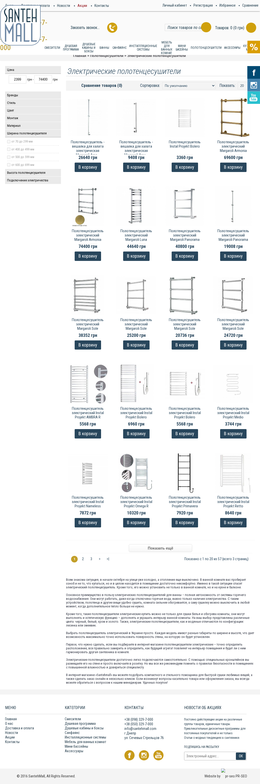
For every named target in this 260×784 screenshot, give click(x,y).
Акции (10, 737)
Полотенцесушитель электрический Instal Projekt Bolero (136, 412)
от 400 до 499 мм (22, 149)
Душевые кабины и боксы (84, 728)
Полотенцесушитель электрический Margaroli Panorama (185, 235)
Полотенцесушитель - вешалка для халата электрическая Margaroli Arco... (88, 148)
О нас (9, 724)
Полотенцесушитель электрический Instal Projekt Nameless (88, 501)
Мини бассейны (76, 746)
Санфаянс (72, 733)
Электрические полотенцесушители (156, 56)
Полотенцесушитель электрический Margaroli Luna (136, 235)
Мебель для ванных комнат (85, 742)
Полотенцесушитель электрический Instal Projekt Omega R (136, 501)
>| (108, 559)
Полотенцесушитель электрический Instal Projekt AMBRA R (88, 412)
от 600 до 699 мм (22, 165)
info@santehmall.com (140, 729)
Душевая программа (80, 724)
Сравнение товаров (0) (101, 85)
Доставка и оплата (19, 728)
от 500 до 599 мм (22, 157)
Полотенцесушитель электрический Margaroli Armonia (233, 146)
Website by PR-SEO (225, 776)
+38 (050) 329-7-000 (138, 724)
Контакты (12, 742)
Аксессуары (74, 751)
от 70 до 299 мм (22, 141)
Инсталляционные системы (85, 737)
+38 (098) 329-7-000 (138, 719)
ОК (241, 756)
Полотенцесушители (106, 56)
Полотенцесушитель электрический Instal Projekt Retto (233, 501)
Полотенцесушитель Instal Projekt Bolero (185, 144)
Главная (79, 56)
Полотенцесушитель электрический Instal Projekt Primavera (185, 501)
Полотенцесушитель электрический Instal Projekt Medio (233, 412)
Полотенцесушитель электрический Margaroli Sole (88, 324)
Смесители (73, 719)
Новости (11, 733)
